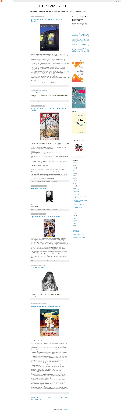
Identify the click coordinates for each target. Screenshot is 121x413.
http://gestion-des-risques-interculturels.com (78, 231)
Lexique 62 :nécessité (38, 268)
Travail (74, 52)
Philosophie (79, 49)
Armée (83, 31)
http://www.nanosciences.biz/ (78, 235)
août (75, 212)
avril (75, 218)
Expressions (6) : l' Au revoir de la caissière (45, 217)
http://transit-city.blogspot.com (78, 233)
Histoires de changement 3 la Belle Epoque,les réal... (80, 197)
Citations (83, 34)
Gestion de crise (79, 40)
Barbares (76, 33)
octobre (75, 193)
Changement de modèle (84, 33)
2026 (74, 162)
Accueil (49, 397)
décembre (76, 189)
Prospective (74, 50)
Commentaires (75, 35)
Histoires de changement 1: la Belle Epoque (45, 306)
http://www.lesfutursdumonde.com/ (79, 234)
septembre (76, 194)
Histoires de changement (83, 41)
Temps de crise (86, 51)
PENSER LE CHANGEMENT (48, 5)
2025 (74, 163)
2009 (74, 225)
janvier (75, 223)
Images (75, 43)
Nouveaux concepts (76, 46)
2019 (74, 173)
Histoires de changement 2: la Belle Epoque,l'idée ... (80, 201)
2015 (74, 180)
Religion (82, 50)
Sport (80, 51)
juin (75, 215)
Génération (73, 41)
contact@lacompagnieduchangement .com (80, 57)
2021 (74, 170)
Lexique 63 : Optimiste (38, 188)
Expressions (82, 39)
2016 (74, 178)
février (75, 221)
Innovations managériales (84, 43)
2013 (74, 183)
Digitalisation (74, 39)
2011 (74, 186)
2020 (74, 172)
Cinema (76, 34)
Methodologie (84, 44)
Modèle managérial (75, 45)
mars (75, 220)
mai (75, 216)
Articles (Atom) (38, 399)
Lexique (75, 44)
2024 (74, 165)
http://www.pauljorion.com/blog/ (79, 237)
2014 (74, 181)
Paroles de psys (81, 48)
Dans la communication (82, 38)
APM (73, 31)
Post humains (85, 49)
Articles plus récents (35, 397)
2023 (74, 167)
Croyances (81, 36)
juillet (75, 213)
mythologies (84, 52)
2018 (74, 175)
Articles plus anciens (64, 397)
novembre (76, 191)
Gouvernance (86, 40)
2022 (74, 168)
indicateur (78, 52)
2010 (74, 188)
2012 (74, 185)
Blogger (65, 409)
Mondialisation (84, 45)
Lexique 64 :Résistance (38, 93)
